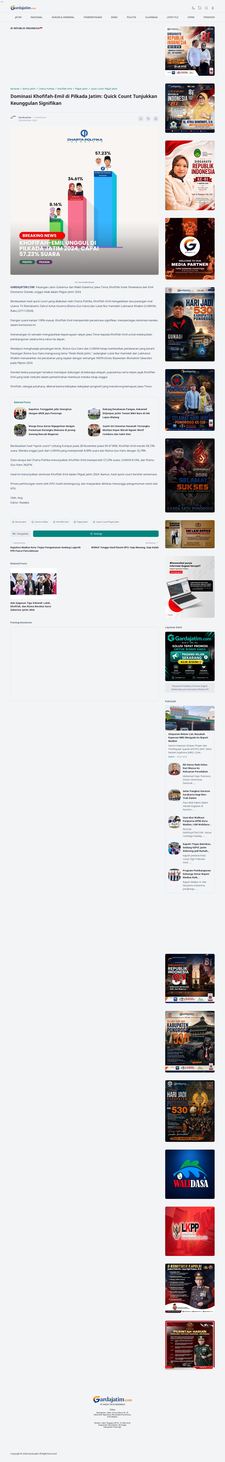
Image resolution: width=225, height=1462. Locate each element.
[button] (20, 534)
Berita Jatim (20, 521)
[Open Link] (213, 8)
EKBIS (114, 17)
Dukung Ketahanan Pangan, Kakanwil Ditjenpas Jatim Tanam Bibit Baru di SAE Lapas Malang (126, 413)
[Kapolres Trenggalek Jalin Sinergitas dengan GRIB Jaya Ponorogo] (20, 418)
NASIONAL (36, 17)
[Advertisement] (84, 61)
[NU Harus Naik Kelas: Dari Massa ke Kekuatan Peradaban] (174, 774)
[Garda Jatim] (23, 8)
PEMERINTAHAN (93, 17)
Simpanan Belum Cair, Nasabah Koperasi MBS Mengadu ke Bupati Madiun (188, 737)
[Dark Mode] (193, 8)
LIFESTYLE (172, 17)
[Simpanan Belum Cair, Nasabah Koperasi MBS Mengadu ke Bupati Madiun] (189, 729)
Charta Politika (41, 521)
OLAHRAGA (151, 17)
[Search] (206, 8)
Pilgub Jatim (82, 521)
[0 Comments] (141, 119)
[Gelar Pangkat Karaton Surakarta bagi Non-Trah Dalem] (174, 800)
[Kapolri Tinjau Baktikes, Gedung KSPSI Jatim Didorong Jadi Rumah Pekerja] (174, 853)
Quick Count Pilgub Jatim (107, 521)
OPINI (191, 17)
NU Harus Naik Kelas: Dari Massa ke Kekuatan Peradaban (195, 768)
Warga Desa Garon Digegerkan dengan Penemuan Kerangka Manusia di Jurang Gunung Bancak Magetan (52, 430)
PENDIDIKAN (211, 17)
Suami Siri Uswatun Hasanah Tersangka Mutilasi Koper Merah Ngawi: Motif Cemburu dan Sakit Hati (126, 430)
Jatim (172, 756)
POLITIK (131, 17)
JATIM (18, 17)
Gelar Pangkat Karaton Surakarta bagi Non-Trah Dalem (196, 795)
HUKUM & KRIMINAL (63, 17)
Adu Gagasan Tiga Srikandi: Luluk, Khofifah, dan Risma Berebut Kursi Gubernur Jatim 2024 (30, 606)
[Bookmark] (155, 119)
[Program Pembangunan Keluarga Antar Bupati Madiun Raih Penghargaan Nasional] (174, 880)
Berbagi (98, 533)
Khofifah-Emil (62, 521)
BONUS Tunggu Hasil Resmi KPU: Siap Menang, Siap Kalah (125, 547)
